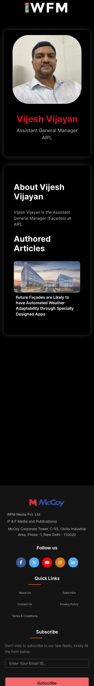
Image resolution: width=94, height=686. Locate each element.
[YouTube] (47, 562)
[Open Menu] (8, 9)
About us (25, 592)
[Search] (85, 9)
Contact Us (25, 604)
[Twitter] (34, 562)
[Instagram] (60, 562)
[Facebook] (21, 562)
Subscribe (69, 592)
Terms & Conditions (25, 616)
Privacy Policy (69, 604)
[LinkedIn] (73, 562)
